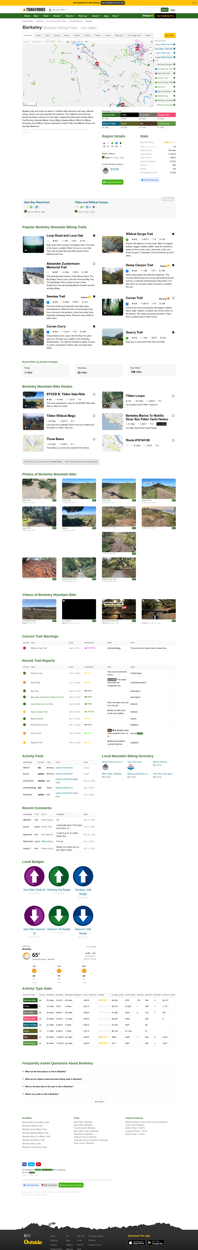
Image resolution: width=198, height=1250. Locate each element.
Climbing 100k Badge (83, 892)
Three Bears (55, 439)
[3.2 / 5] (104, 1037)
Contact (53, 1244)
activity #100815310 (64, 787)
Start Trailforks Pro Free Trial (113, 3)
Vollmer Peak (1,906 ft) (135, 1127)
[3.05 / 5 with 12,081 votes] (170, 142)
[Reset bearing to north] (151, 61)
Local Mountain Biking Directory (127, 756)
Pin (38, 1164)
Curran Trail (134, 298)
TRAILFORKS (47, 1169)
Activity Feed (32, 756)
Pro (67, 1236)
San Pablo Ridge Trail (50, 834)
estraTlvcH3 (28, 780)
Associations (95, 1236)
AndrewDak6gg (114, 648)
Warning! (163, 299)
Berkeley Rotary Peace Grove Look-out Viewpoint (147, 1122)
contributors (61, 1169)
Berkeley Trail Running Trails (34, 1147)
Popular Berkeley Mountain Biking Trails (54, 227)
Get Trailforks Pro (165, 15)
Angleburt (135, 724)
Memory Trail (36, 673)
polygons (109, 1180)
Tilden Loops (135, 395)
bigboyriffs (27, 834)
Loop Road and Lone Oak (65, 235)
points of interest (99, 1180)
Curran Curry (56, 326)
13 (28, 406)
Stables (65, 528)
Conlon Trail (66, 500)
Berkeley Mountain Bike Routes (47, 386)
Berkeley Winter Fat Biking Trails (36, 1136)
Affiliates (92, 1240)
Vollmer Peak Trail (112, 621)
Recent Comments (37, 808)
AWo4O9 (27, 819)
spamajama (135, 691)
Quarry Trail (134, 332)
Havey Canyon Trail (139, 265)
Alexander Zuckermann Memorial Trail (63, 265)
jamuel (133, 733)
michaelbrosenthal (138, 682)
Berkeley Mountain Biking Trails (35, 1122)
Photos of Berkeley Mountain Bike (49, 474)
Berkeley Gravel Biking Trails (34, 1129)
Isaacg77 (27, 848)
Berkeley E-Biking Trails (32, 1125)
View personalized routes (81, 461)
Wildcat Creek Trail (39, 648)
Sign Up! (80, 1236)
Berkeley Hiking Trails (31, 1143)
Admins (25, 1172)
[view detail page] (174, 44)
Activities (106, 111)
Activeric (134, 704)
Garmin (80, 1244)
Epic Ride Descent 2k (34, 931)
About (52, 1236)
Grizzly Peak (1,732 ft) (135, 1134)
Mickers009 (28, 841)
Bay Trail (34, 691)
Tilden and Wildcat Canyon (91, 202)
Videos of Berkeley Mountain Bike (49, 595)
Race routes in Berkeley (84, 1143)
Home (27, 15)
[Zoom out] (151, 57)
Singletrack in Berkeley (83, 1134)
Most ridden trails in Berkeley (86, 1131)
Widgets (69, 1244)
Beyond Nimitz (31, 621)
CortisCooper (136, 673)
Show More (99, 1101)
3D (151, 94)
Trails (45, 15)
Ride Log (82, 15)
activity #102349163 (64, 767)
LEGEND (24, 93)
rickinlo (133, 718)
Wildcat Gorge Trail (139, 234)
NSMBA (38, 1169)
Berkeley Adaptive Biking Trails (35, 1132)
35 (28, 427)
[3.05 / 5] (104, 1000)
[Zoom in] (151, 53)
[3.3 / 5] (104, 1043)
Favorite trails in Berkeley (84, 1127)
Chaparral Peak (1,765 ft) (136, 1131)
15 (28, 313)
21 (107, 406)
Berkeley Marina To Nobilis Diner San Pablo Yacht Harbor (147, 417)
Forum (94, 1244)
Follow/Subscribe (150, 180)
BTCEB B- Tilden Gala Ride (66, 394)
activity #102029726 (64, 779)
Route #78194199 (138, 440)
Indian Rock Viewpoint (135, 1125)
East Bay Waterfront (37, 202)
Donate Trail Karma (113, 182)
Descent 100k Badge (83, 931)
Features (54, 1240)
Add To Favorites (50, 1185)
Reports (69, 15)
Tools (79, 1240)
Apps (106, 15)
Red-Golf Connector (39, 724)
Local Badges (33, 862)
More (115, 15)
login (173, 10)
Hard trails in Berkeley (83, 1122)
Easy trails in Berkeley (83, 1125)
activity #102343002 (64, 773)
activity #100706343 (64, 793)
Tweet (31, 1164)
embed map (43, 1180)
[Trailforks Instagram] (29, 1235)
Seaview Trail (56, 296)
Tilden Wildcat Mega (61, 415)
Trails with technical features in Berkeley (91, 1140)
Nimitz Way (35, 682)
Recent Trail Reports (38, 660)
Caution (163, 266)
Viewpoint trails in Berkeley (85, 1137)
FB (24, 1164)
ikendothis (27, 794)
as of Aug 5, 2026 (117, 157)
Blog (68, 1240)
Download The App (139, 1235)
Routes (56, 15)
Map (36, 15)
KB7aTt (26, 767)
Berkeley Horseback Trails (33, 1140)
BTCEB (140, 733)
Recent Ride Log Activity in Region (40, 361)
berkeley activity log (29, 1180)
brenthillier (29, 1169)
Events (95, 15)
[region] (88, 73)
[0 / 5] (104, 1006)
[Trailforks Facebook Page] (25, 1235)
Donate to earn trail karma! (71, 1185)
